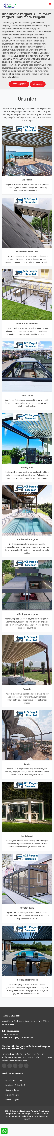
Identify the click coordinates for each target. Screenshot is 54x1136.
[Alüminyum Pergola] (27, 585)
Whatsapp (38, 84)
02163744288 (12, 1034)
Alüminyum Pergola (27, 614)
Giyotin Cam (27, 908)
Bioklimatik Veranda (12, 1095)
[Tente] (27, 735)
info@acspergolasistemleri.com (20, 1037)
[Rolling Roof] (27, 438)
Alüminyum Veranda (27, 323)
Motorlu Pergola (11, 1100)
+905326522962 (19, 84)
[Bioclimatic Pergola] (27, 510)
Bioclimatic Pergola (27, 539)
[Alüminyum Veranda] (27, 294)
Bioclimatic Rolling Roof (14, 1085)
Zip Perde (27, 179)
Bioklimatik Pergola (27, 979)
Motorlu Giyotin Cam (13, 1080)
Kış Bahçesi (27, 836)
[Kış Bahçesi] (27, 806)
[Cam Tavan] (27, 366)
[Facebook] (4, 1065)
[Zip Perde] (27, 150)
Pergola (27, 689)
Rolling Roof (27, 467)
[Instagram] (15, 1065)
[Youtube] (20, 1065)
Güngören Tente (11, 1090)
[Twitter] (9, 1065)
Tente (27, 764)
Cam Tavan (27, 395)
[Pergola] (27, 660)
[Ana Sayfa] (9, 5)
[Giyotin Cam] (27, 878)
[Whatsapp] (26, 1065)
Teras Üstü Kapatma (27, 251)
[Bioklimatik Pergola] (27, 950)
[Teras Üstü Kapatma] (27, 222)
